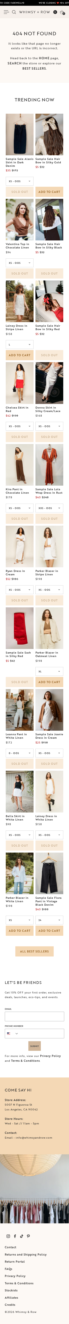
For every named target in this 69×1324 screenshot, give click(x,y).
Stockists (11, 1290)
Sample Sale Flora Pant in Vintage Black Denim (48, 901)
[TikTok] (21, 1236)
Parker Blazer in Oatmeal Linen (46, 654)
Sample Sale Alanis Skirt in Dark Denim (20, 162)
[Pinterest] (28, 1236)
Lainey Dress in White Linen (46, 817)
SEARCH (15, 63)
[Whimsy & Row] (34, 12)
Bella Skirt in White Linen (15, 817)
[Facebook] (15, 1236)
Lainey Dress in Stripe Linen (16, 327)
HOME (44, 58)
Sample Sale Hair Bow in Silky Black (48, 245)
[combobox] (12, 1033)
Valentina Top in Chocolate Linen (17, 245)
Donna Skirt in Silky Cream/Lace (48, 409)
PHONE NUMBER (14, 1026)
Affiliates (11, 1298)
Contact (10, 1247)
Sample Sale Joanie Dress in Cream (49, 736)
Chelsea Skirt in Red (17, 409)
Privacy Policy (50, 1056)
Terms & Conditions (25, 1061)
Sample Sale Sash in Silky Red (18, 654)
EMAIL (8, 1009)
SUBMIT (34, 1046)
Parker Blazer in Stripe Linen (46, 572)
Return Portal (15, 1262)
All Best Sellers (34, 951)
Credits (10, 1305)
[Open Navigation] (7, 12)
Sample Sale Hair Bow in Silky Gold (48, 160)
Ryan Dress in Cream (15, 572)
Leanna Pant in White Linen (16, 736)
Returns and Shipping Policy (26, 1254)
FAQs (8, 1269)
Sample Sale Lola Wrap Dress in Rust (48, 491)
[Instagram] (8, 1236)
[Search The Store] (14, 12)
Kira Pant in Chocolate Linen (17, 491)
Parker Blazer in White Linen (17, 899)
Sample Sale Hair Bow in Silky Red (47, 327)
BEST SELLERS (34, 68)
